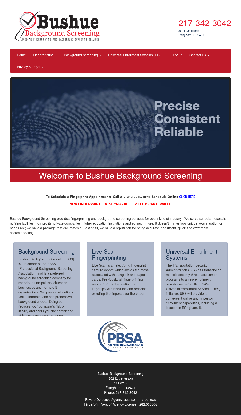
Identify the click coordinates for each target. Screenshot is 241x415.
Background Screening (81, 55)
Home (21, 55)
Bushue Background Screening (140, 11)
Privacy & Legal (29, 66)
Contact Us (198, 55)
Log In (177, 55)
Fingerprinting (44, 55)
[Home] (59, 25)
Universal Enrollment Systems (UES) (136, 55)
